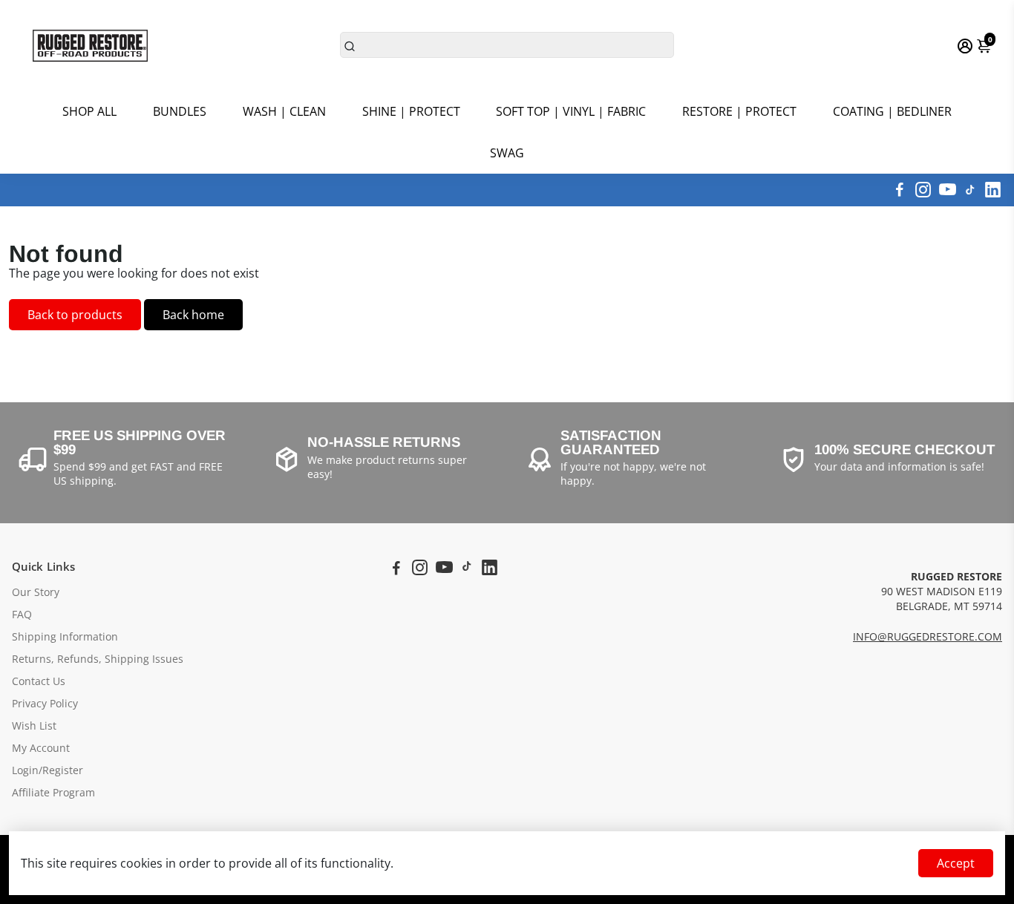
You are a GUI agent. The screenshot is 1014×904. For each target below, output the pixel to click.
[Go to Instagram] (923, 190)
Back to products (74, 315)
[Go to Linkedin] (993, 190)
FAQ (22, 614)
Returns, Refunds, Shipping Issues (97, 659)
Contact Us (38, 681)
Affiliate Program (53, 792)
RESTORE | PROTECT (739, 111)
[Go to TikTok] (970, 190)
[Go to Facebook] (900, 190)
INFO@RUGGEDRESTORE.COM (927, 636)
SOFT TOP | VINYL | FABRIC (571, 111)
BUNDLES (179, 111)
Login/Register (47, 770)
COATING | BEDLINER (892, 111)
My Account (41, 748)
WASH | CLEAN (284, 111)
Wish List (34, 726)
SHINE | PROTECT (411, 111)
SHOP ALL (89, 111)
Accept (956, 863)
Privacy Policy (45, 703)
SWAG (507, 153)
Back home (193, 315)
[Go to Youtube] (947, 190)
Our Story (35, 592)
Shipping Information (65, 636)
